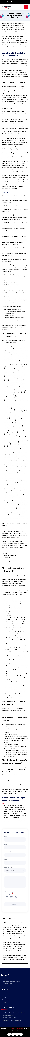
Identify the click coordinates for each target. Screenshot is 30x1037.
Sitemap (4, 1002)
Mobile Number (8, 852)
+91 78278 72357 (7, 984)
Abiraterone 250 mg (8, 1015)
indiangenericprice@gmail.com (11, 981)
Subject (6, 859)
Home (3, 995)
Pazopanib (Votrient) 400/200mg (11, 1020)
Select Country (8, 867)
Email (5, 844)
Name (5, 836)
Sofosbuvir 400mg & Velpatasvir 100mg (13, 1013)
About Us (4, 997)
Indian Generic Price (17, 1028)
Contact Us (5, 1000)
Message (6, 875)
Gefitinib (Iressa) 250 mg (9, 1017)
